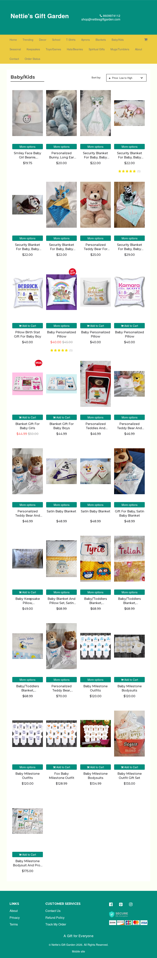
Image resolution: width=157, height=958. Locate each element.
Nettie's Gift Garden (40, 15)
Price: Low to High (122, 78)
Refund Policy (55, 917)
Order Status (32, 59)
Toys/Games (53, 49)
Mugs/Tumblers (119, 49)
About (138, 49)
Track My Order (55, 924)
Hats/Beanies (75, 49)
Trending (28, 40)
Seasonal (15, 49)
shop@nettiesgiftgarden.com (100, 19)
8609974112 (111, 15)
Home (13, 40)
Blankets (101, 40)
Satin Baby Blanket (61, 511)
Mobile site (78, 951)
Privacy (15, 917)
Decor (42, 40)
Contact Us (53, 910)
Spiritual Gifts (97, 49)
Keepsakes (33, 49)
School (56, 40)
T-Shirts (70, 40)
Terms (14, 924)
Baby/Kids (118, 40)
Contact (14, 59)
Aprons (85, 40)
